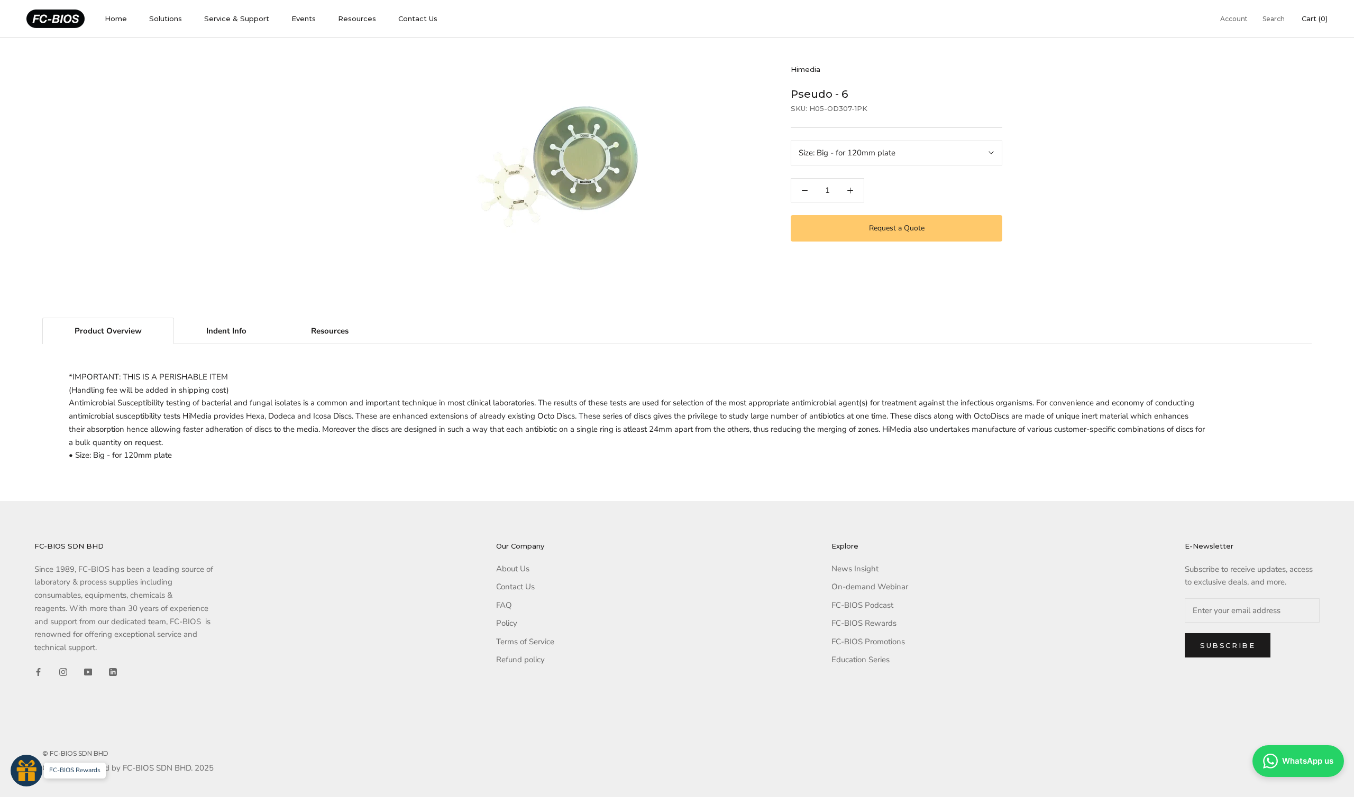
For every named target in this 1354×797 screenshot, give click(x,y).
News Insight (855, 568)
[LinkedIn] (113, 671)
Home (116, 18)
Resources (357, 18)
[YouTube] (88, 671)
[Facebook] (38, 671)
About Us (512, 568)
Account (1234, 19)
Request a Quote (897, 228)
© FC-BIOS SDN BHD (75, 753)
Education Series (860, 659)
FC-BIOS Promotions (868, 641)
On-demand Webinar (869, 586)
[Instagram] (63, 671)
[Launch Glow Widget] (26, 770)
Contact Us (417, 18)
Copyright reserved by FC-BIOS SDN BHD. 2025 (128, 768)
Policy (506, 623)
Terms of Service (525, 641)
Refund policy (520, 659)
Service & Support (236, 18)
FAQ (504, 605)
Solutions (165, 18)
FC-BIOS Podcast (862, 605)
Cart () (1315, 18)
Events (303, 18)
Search (1273, 19)
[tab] (108, 331)
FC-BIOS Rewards (863, 623)
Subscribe (1227, 645)
